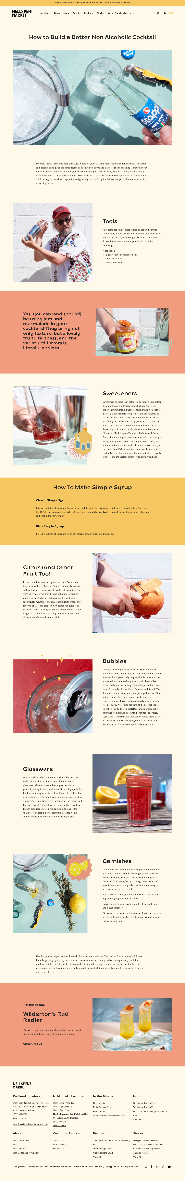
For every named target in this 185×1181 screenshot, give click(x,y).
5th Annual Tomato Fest (144, 1107)
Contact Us (58, 1140)
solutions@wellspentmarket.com (30, 1124)
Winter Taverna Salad (103, 1153)
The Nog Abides (140, 1153)
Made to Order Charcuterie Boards (109, 1115)
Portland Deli (99, 1111)
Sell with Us (58, 1148)
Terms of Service (83, 1167)
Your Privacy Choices (126, 1167)
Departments (99, 1103)
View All (137, 1119)
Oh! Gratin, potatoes (102, 1148)
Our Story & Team (21, 1140)
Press (15, 1144)
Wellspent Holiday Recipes (145, 1140)
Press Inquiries (19, 1148)
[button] (168, 13)
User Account (59, 1144)
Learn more (19, 1118)
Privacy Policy (103, 1167)
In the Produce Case (102, 1107)
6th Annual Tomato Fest (144, 1103)
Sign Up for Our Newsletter (25, 1153)
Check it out (32, 1044)
